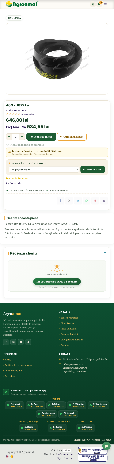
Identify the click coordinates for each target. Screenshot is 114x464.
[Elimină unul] (9, 137)
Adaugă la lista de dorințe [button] (27, 144)
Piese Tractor (68, 323)
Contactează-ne (13, 370)
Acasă (8, 359)
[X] (69, 200)
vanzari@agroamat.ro (75, 367)
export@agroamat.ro (74, 371)
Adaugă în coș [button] (43, 136)
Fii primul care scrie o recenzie (57, 281)
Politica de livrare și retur (19, 365)
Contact (96, 439)
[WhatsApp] (86, 200)
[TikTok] (28, 342)
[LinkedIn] (77, 200)
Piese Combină (69, 328)
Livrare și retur (82, 439)
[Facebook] (60, 200)
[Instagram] (13, 342)
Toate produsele (69, 317)
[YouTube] (21, 342)
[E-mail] (103, 200)
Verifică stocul (94, 169)
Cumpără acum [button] (73, 136)
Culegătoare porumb (72, 339)
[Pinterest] (95, 200)
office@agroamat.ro (73, 364)
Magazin (106, 439)
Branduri (66, 345)
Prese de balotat (69, 334)
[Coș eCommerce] (93, 4)
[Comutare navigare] (105, 4)
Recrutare (10, 376)
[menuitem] (7, 456)
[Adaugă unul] (22, 137)
